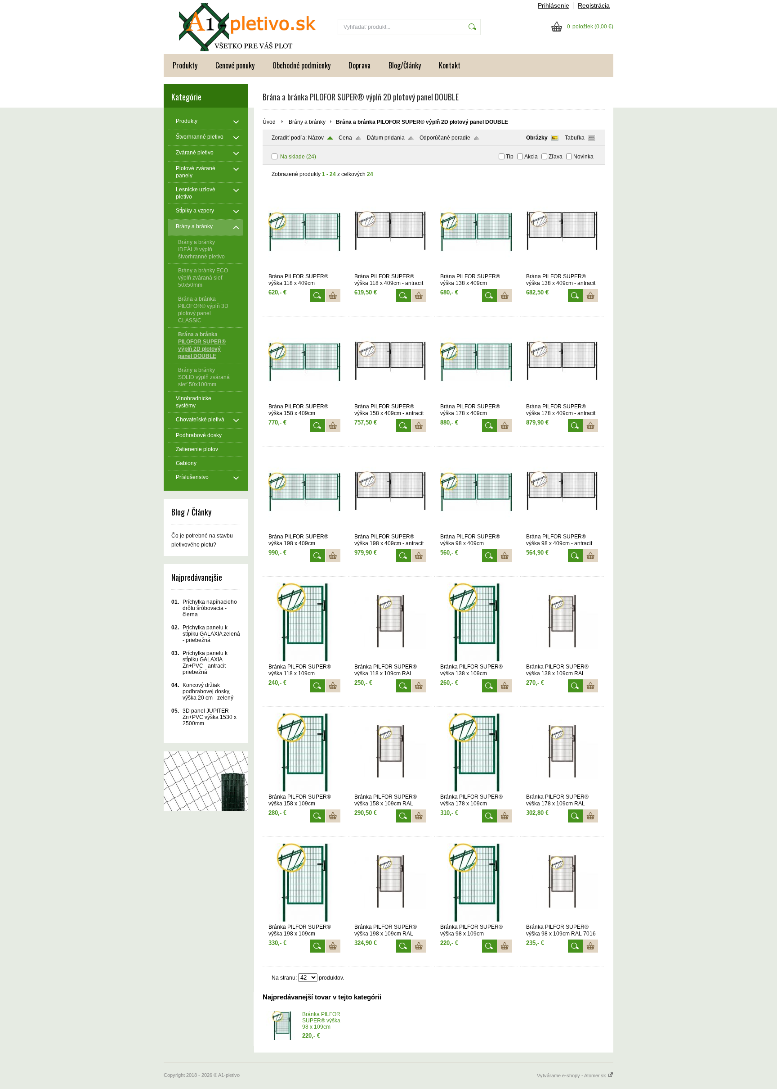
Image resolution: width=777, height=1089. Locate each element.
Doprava (359, 65)
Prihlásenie (553, 5)
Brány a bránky (307, 122)
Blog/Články (404, 65)
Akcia (531, 157)
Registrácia (594, 5)
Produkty (185, 65)
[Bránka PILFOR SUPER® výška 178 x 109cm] (476, 789)
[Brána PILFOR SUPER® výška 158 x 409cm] (304, 399)
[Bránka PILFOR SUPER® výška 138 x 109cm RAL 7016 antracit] (562, 659)
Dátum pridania (386, 138)
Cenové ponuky (235, 65)
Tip (510, 157)
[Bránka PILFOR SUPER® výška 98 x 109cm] (476, 920)
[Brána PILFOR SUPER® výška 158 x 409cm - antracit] (390, 399)
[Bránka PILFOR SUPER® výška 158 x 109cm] (304, 789)
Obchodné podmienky (301, 65)
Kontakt (449, 65)
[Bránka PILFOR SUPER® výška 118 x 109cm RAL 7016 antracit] (390, 659)
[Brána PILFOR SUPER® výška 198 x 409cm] (304, 529)
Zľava (556, 157)
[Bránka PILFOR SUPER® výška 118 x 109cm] (304, 659)
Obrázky (537, 138)
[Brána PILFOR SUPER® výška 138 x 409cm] (476, 269)
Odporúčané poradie (445, 138)
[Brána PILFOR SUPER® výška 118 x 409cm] (304, 269)
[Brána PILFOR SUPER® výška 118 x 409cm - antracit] (390, 269)
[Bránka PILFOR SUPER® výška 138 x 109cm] (476, 659)
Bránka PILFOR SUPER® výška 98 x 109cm (321, 1020)
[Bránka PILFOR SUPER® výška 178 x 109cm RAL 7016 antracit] (562, 789)
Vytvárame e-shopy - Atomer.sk (572, 1075)
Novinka (583, 157)
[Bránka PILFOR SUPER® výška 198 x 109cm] (304, 920)
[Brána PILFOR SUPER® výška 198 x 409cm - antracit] (390, 529)
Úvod (269, 122)
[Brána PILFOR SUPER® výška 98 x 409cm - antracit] (562, 529)
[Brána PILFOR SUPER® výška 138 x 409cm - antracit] (562, 269)
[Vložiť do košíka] (333, 295)
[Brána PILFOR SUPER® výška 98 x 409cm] (476, 529)
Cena (345, 138)
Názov (316, 138)
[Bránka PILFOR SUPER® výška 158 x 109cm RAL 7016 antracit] (390, 789)
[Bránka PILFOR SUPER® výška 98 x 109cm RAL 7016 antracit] (562, 920)
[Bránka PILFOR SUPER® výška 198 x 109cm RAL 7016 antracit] (390, 920)
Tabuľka (575, 138)
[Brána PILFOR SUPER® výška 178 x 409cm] (476, 399)
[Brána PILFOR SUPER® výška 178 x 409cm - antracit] (562, 399)
